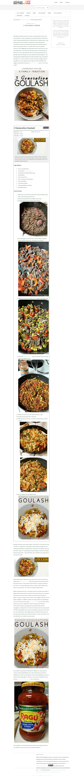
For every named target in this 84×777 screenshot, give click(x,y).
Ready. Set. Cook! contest (23, 679)
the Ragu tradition (33, 601)
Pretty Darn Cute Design (47, 775)
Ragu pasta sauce (27, 356)
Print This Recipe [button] (46, 128)
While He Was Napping (22, 2)
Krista (39, 770)
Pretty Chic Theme (36, 775)
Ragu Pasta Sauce (33, 63)
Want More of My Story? (61, 45)
